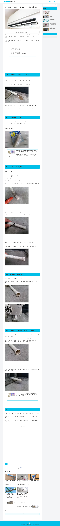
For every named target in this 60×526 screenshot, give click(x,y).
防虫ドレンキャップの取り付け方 (15, 49)
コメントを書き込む (22, 513)
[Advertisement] (22, 65)
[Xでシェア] (19, 468)
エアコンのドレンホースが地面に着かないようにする (18, 53)
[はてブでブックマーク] (23, 468)
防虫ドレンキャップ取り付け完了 (15, 52)
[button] (56, 4)
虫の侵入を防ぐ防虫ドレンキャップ (16, 48)
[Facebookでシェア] (21, 468)
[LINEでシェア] (26, 468)
